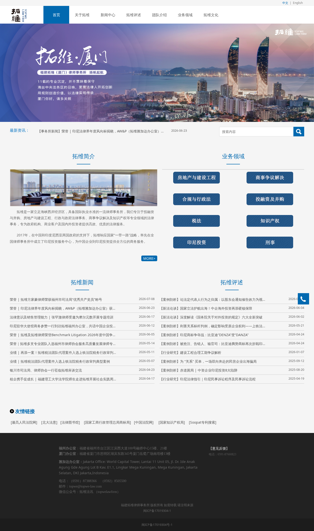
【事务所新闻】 (50, 131)
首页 (56, 14)
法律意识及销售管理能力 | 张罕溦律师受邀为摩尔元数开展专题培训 (61, 317)
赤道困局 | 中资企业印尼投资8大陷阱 (208, 370)
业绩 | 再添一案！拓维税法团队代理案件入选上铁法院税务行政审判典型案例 (68, 352)
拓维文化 (211, 14)
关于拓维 (82, 14)
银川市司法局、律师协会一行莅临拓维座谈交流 (46, 370)
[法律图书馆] (70, 422)
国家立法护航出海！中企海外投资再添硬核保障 (216, 308)
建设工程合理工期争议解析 (200, 352)
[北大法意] (49, 422)
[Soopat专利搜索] (202, 422)
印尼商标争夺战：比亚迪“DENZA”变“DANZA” (214, 334)
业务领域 (185, 14)
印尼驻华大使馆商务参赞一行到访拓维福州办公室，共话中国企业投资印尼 (66, 326)
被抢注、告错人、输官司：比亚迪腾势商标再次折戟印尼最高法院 (230, 343)
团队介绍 (159, 14)
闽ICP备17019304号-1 (157, 525)
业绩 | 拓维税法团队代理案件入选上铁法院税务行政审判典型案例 (60, 361)
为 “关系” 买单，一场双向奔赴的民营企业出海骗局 (218, 361)
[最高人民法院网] (24, 422)
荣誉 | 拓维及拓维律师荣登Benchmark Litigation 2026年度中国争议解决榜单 (70, 334)
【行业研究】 (169, 352)
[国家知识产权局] (171, 422)
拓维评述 (133, 14)
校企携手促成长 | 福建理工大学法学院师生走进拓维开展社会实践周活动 (65, 379)
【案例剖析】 (169, 299)
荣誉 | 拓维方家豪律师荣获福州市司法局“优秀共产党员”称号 (56, 299)
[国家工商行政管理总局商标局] (107, 422)
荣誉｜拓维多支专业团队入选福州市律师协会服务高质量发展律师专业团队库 (68, 343)
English (298, 3)
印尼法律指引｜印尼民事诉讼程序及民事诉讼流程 (218, 379)
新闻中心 (108, 14)
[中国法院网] (144, 422)
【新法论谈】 (169, 308)
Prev (18, 72)
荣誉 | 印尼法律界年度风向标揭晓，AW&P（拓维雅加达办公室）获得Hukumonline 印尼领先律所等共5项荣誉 (146, 131)
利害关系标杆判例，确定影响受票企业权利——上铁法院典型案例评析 (233, 326)
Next (296, 72)
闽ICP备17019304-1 (157, 511)
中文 (285, 3)
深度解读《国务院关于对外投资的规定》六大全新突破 (221, 317)
